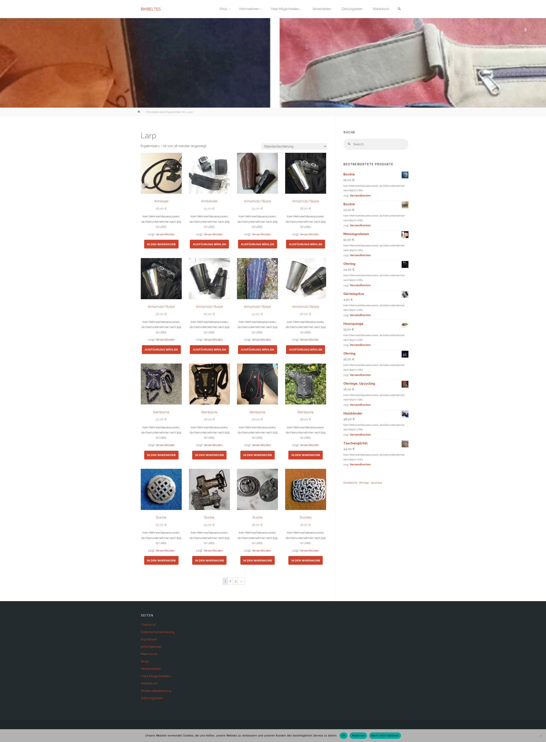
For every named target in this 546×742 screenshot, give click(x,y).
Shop (145, 661)
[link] (399, 9)
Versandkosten (165, 234)
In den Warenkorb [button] (161, 244)
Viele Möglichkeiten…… (157, 676)
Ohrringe (364, 482)
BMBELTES (151, 9)
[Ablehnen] (541, 735)
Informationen (151, 647)
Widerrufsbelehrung (156, 691)
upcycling (376, 482)
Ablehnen (358, 735)
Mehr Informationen (385, 735)
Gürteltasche (350, 482)
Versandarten (151, 669)
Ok (344, 735)
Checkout (148, 625)
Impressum (149, 639)
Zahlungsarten (152, 698)
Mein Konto (149, 654)
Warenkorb (149, 683)
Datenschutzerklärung (157, 632)
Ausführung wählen (209, 244)
